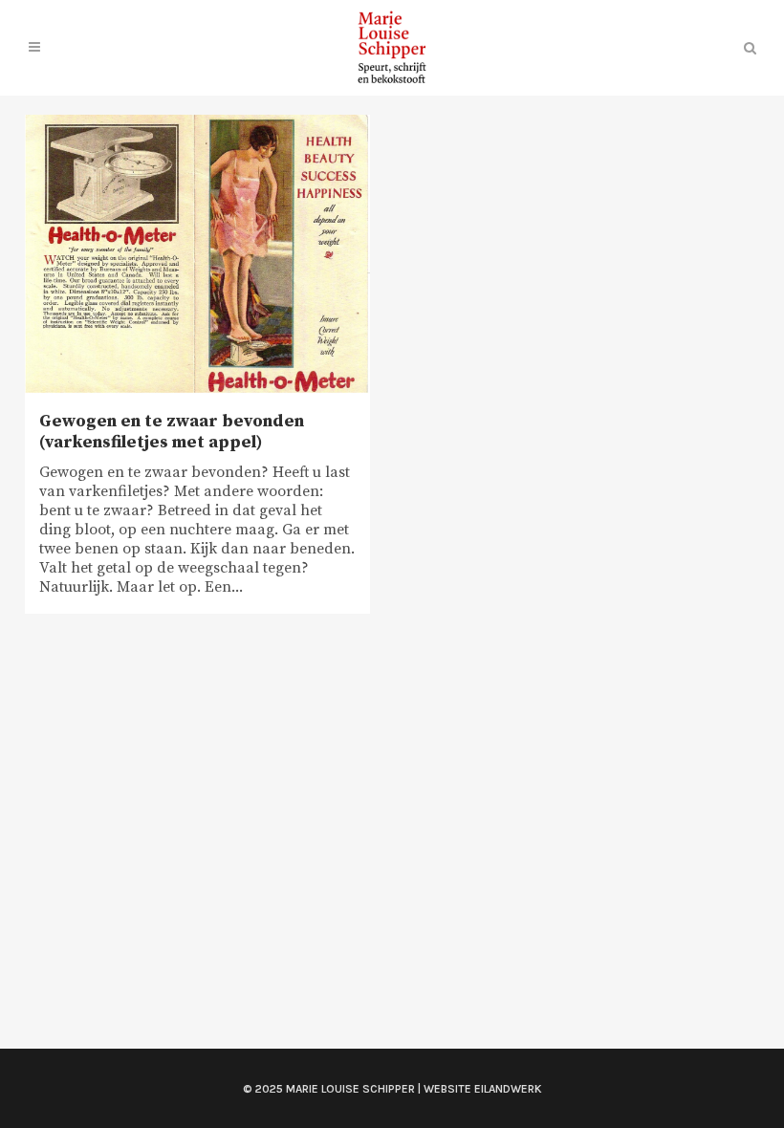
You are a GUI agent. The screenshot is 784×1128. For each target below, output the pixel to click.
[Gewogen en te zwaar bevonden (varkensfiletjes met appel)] (197, 255)
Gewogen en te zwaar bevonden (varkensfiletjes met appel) (171, 431)
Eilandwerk (508, 1088)
